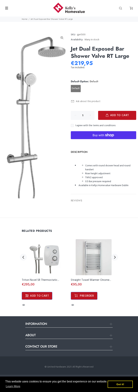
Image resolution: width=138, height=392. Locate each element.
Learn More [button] (13, 386)
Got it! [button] (120, 384)
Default (76, 88)
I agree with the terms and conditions (95, 126)
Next (114, 257)
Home (24, 19)
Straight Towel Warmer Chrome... (91, 280)
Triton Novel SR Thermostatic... (40, 280)
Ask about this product (88, 101)
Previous (23, 257)
